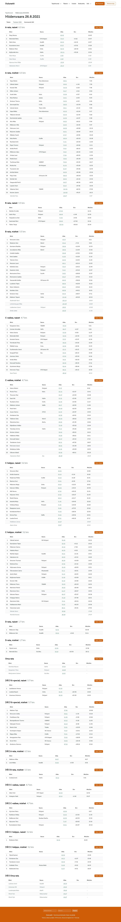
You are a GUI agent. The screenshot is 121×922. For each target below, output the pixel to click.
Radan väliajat (98, 27)
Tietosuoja (76, 917)
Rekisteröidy (110, 3)
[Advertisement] (111, 36)
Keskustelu (81, 3)
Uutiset (74, 3)
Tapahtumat (9, 13)
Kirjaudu (75, 910)
